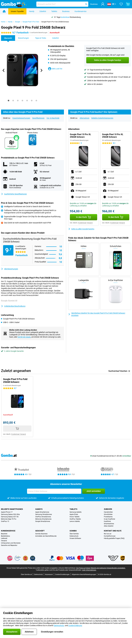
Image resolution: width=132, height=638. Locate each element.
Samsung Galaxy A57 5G (9, 517)
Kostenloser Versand (85, 223)
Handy (31, 11)
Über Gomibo (74, 534)
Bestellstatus (5, 536)
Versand (4, 541)
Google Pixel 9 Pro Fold (31, 22)
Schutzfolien (108, 514)
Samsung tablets (75, 512)
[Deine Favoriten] (121, 4)
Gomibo (73, 531)
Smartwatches (109, 524)
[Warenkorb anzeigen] (128, 4)
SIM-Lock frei (57, 69)
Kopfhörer (107, 521)
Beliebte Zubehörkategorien (102, 118)
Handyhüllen (108, 512)
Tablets (54, 11)
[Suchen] (86, 4)
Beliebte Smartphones (12, 509)
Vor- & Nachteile (53, 118)
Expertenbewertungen (21, 118)
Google (17, 22)
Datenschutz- (59, 625)
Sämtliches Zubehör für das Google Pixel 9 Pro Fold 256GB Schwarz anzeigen (98, 314)
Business (65, 11)
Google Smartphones (42, 521)
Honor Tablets (74, 517)
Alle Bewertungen (11, 269)
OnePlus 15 (5, 521)
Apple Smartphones (42, 512)
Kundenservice (80, 11)
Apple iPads (74, 514)
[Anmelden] (103, 4)
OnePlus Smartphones (43, 517)
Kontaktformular (110, 536)
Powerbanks (108, 517)
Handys (39, 509)
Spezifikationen (38, 118)
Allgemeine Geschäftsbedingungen (84, 574)
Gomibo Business (41, 534)
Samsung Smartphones (43, 514)
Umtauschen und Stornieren (10, 543)
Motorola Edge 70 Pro (8, 519)
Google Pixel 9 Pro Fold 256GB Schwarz (55, 22)
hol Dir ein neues (24, 337)
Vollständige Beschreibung (14, 306)
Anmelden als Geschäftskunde (45, 536)
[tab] (8, 100)
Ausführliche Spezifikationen (15, 194)
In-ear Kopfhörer (109, 519)
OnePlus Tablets (75, 519)
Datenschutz (74, 536)
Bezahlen (4, 534)
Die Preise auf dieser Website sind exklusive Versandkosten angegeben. (101, 568)
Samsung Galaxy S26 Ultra (10, 514)
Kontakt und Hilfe (112, 531)
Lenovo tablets (75, 521)
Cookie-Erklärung (75, 625)
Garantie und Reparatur (9, 545)
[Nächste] (41, 70)
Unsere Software (75, 538)
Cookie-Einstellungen (62, 574)
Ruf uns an (107, 534)
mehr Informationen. (89, 570)
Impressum (49, 574)
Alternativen (84, 118)
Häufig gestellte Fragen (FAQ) (114, 538)
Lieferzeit (4, 538)
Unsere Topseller (17, 11)
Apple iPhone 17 (7, 512)
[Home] (4, 11)
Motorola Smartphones (43, 519)
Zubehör (42, 11)
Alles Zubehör (108, 526)
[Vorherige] (3, 70)
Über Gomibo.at (26, 574)
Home (3, 22)
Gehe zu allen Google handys (82, 229)
